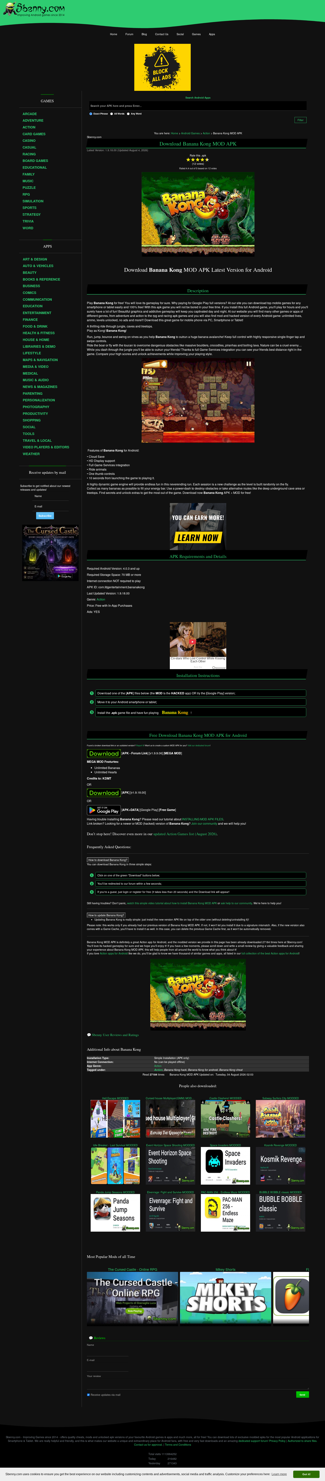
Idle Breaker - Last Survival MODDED (115, 1145)
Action (101, 599)
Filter (301, 120)
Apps (212, 34)
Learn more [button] (279, 1474)
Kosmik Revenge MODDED (280, 1145)
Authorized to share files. (302, 1441)
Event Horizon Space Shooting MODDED (170, 1145)
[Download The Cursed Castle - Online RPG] (132, 1297)
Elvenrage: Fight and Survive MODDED (170, 1192)
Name (90, 1344)
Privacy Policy (277, 1441)
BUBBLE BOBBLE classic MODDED (280, 1192)
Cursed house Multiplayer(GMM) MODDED (170, 1098)
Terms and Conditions (178, 1444)
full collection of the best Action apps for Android (270, 953)
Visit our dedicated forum (199, 745)
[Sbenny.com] (34, 8)
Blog (144, 34)
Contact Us (161, 34)
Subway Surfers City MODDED (280, 1098)
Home (113, 34)
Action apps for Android (114, 953)
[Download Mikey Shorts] (225, 1297)
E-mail (90, 1360)
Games (196, 34)
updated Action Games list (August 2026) (185, 833)
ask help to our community (236, 903)
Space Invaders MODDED (225, 1145)
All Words (119, 113)
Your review (94, 1376)
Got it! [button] (306, 1474)
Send (303, 1394)
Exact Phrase (100, 113)
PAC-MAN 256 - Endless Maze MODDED (225, 1192)
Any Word (136, 113)
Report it (140, 745)
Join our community (204, 823)
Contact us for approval (148, 1444)
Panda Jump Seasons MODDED (115, 1192)
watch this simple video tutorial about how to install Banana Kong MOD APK (172, 903)
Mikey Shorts (225, 1269)
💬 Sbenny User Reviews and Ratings (113, 1034)
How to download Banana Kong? (107, 860)
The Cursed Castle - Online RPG (132, 1269)
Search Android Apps (197, 97)
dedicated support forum (253, 1441)
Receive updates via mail (105, 1394)
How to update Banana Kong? (106, 915)
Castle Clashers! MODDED (225, 1098)
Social (180, 34)
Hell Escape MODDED (115, 1098)
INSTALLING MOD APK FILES (202, 819)
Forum (129, 34)
